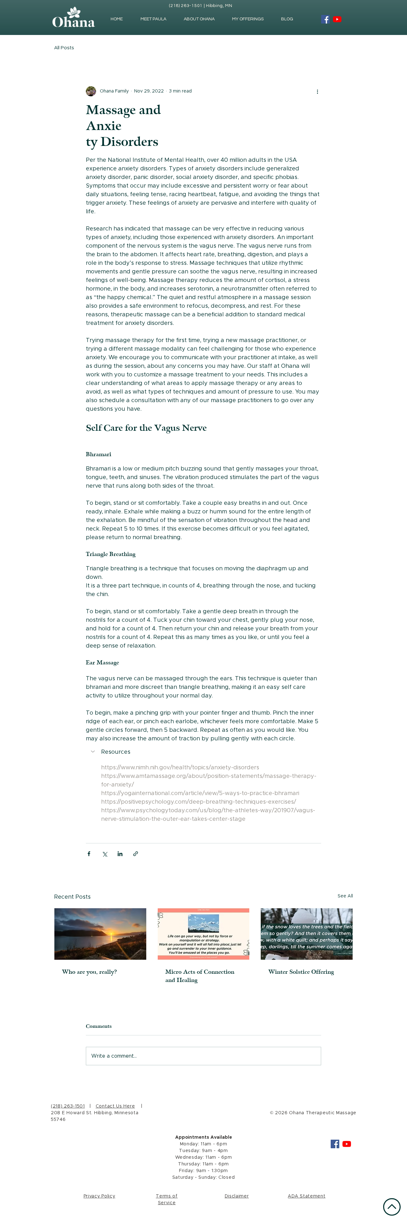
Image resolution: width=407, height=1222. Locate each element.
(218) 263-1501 (68, 1106)
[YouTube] (337, 19)
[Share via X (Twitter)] (104, 854)
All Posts (64, 47)
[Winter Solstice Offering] (307, 934)
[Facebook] (325, 19)
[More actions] (317, 91)
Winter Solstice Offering (301, 972)
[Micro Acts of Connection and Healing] (204, 934)
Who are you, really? (89, 972)
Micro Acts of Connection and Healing (199, 976)
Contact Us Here (115, 1106)
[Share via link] (136, 854)
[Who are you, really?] (100, 934)
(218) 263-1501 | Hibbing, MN (200, 5)
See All (345, 896)
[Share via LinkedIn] (120, 854)
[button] (203, 752)
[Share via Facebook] (89, 854)
